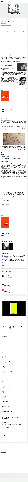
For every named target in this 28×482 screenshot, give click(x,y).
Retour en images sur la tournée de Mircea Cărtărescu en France (8, 361)
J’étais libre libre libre (4, 396)
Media (9, 328)
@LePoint (6, 279)
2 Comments (2, 23)
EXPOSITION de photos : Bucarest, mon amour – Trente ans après (9, 356)
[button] (12, 313)
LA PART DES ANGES (14, 14)
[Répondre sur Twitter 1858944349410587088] (4, 292)
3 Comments (2, 118)
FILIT (10, 327)
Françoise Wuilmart (11, 146)
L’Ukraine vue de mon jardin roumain (6, 381)
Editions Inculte (6, 327)
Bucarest (4, 326)
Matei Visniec (6, 328)
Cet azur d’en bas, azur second (5, 401)
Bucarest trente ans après (8, 326)
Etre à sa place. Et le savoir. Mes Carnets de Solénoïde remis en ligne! (9, 349)
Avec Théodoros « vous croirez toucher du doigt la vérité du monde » (15, 255)
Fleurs (11, 327)
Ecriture (24, 326)
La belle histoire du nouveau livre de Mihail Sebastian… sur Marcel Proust (9, 371)
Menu (2, 1)
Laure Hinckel (5, 255)
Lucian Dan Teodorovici (18, 327)
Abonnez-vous (3, 452)
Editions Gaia (3, 327)
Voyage (3, 332)
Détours (3, 391)
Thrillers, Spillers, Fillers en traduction (7, 21)
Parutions (7, 329)
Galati (12, 327)
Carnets (13, 326)
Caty (16, 326)
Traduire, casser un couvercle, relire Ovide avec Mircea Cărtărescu (9, 376)
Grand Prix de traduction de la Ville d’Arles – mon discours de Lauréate (9, 343)
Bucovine (11, 326)
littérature (14, 327)
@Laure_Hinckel (10, 277)
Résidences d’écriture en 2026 (5, 338)
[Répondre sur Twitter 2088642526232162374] (4, 280)
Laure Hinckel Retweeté (7, 288)
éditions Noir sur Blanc (10, 332)
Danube (22, 326)
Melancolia (11, 328)
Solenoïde (8, 330)
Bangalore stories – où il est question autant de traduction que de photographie (10, 351)
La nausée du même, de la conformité (7, 116)
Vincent (5, 275)
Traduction (20, 331)
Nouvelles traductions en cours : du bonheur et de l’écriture (8, 340)
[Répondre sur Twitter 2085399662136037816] (4, 286)
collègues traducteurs (19, 326)
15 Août (10, 275)
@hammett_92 (8, 275)
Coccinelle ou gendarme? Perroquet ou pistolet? (7, 411)
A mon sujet (9, 262)
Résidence (22, 329)
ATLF (2, 326)
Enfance (8, 327)
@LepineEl (9, 276)
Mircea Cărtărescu (17, 328)
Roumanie (19, 329)
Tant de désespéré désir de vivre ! (5, 406)
